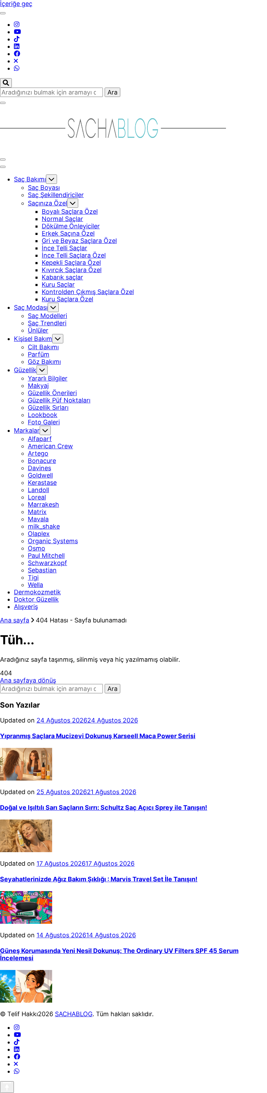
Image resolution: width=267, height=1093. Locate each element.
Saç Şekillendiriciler (56, 194)
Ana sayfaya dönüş (28, 680)
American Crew (50, 446)
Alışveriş (26, 606)
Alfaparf (40, 438)
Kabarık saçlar (62, 277)
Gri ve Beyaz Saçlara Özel (79, 240)
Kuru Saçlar (58, 284)
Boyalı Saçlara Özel (70, 211)
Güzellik (25, 370)
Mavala (38, 519)
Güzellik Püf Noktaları (59, 400)
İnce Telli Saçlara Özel (74, 255)
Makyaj (38, 385)
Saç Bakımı (30, 179)
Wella (35, 584)
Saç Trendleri (47, 323)
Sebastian (42, 570)
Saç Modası (31, 307)
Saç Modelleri (47, 315)
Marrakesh (43, 504)
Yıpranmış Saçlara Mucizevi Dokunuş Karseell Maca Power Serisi (97, 736)
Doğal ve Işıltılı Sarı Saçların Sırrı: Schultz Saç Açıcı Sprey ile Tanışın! (103, 807)
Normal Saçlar (62, 218)
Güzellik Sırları (48, 407)
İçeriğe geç (16, 3)
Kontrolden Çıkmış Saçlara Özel (88, 291)
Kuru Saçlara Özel (67, 299)
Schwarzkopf (47, 562)
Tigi (33, 577)
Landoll (38, 490)
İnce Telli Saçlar (64, 248)
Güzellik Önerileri (52, 393)
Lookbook (42, 414)
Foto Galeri (44, 422)
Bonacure (42, 460)
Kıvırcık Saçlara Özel (72, 270)
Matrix (37, 511)
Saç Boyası (44, 187)
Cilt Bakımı (43, 347)
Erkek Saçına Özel (68, 233)
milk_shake (44, 526)
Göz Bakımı (44, 361)
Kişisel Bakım (33, 338)
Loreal (37, 497)
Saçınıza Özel (47, 203)
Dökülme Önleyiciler (71, 226)
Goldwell (40, 475)
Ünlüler (38, 330)
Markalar (27, 430)
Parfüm (38, 354)
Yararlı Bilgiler (47, 378)
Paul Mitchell (46, 555)
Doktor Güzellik (36, 599)
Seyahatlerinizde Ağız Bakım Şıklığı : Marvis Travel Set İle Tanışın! (98, 879)
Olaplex (39, 533)
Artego (38, 453)
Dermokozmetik (37, 592)
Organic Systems (53, 541)
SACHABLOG (73, 1014)
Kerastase (42, 482)
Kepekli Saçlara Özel (71, 262)
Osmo (36, 548)
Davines (39, 468)
